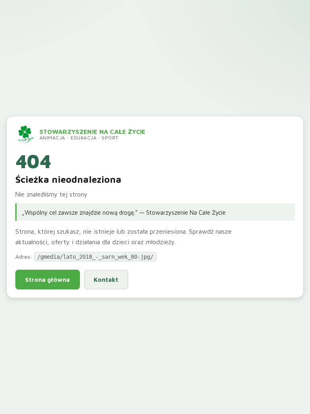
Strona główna (47, 279)
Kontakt (106, 279)
